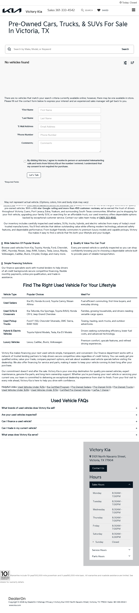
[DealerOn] (17, 598)
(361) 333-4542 (107, 217)
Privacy (49, 602)
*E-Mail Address (25, 126)
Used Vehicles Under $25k (31, 387)
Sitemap (41, 602)
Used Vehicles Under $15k (44, 390)
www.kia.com (15, 605)
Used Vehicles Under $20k (15, 390)
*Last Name (27, 118)
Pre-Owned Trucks (123, 387)
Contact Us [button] (98, 468)
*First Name (27, 110)
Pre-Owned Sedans (81, 387)
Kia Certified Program (58, 387)
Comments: (27, 143)
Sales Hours (98, 484)
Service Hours (99, 550)
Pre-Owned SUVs (102, 387)
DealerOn (32, 602)
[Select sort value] (131, 62)
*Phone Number (25, 135)
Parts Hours (98, 556)
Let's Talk (34, 175)
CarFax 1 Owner (100, 390)
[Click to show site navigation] (133, 10)
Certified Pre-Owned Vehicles (75, 390)
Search (125, 49)
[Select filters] (125, 62)
